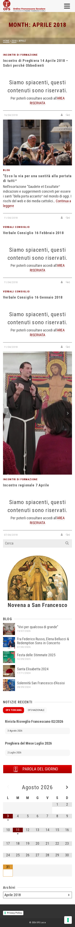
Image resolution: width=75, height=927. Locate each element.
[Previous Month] (8, 787)
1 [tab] (28, 473)
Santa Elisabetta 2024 (32, 669)
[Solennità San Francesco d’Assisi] (9, 685)
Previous (7, 413)
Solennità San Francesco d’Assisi (41, 683)
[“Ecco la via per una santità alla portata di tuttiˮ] (37, 142)
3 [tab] (38, 473)
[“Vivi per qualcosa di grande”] (9, 629)
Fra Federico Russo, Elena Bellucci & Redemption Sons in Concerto (43, 641)
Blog (6, 170)
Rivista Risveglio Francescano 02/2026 (34, 721)
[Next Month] (67, 787)
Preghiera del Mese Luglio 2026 (28, 743)
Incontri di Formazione (20, 54)
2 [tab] (33, 473)
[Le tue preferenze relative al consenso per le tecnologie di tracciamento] (68, 920)
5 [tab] (47, 473)
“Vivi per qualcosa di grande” (37, 627)
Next (68, 413)
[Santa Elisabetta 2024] (9, 671)
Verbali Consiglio (16, 226)
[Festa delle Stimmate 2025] (9, 657)
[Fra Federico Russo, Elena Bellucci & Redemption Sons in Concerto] (9, 643)
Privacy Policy (14, 912)
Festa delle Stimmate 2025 (36, 655)
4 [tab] (42, 473)
